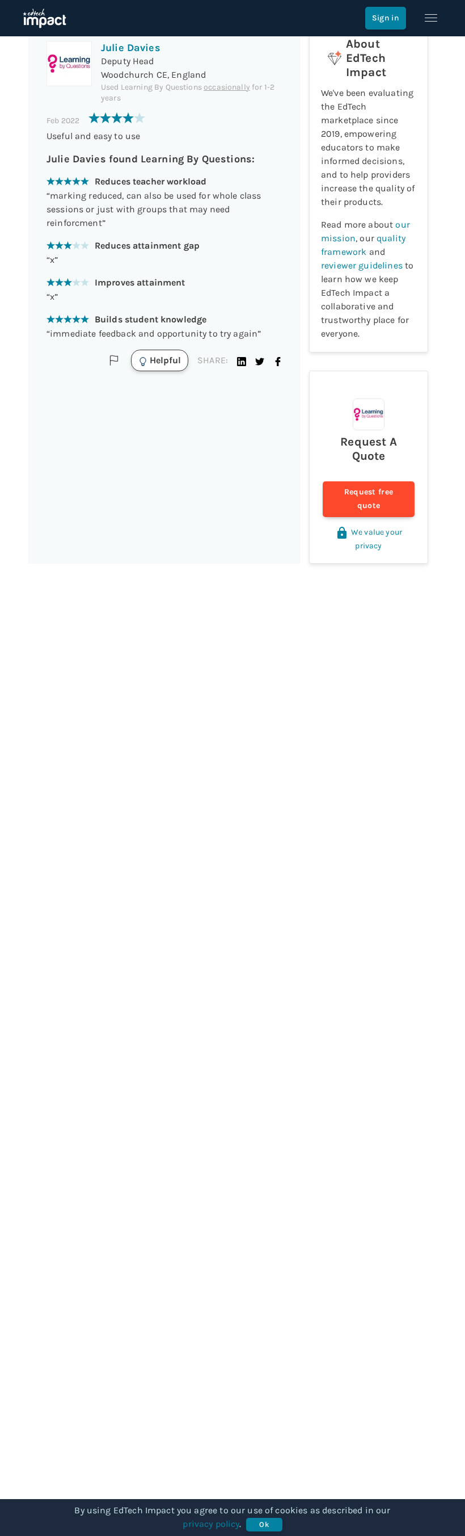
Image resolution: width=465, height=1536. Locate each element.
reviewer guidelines (362, 265)
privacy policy (211, 1523)
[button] (241, 360)
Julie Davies (130, 47)
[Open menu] (431, 18)
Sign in (385, 18)
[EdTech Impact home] (44, 18)
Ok (264, 1524)
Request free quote (369, 498)
